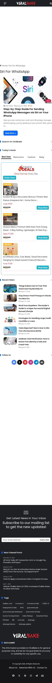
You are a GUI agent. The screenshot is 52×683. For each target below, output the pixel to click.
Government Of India (33, 612)
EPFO (22, 608)
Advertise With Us (27, 667)
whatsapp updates (25, 624)
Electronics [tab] (18, 157)
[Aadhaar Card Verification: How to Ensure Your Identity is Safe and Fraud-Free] (10, 341)
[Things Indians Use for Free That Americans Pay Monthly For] (10, 288)
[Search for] (51, 4)
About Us (13, 667)
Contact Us (42, 667)
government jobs (32, 608)
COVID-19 (45, 604)
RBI (13, 620)
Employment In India (10, 608)
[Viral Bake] (26, 3)
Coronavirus (19, 604)
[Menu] (5, 4)
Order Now (9, 177)
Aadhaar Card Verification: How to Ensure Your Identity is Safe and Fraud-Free (34, 342)
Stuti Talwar (9, 106)
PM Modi (6, 620)
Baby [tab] (41, 157)
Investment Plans (42, 616)
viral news (21, 620)
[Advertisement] (26, 35)
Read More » (10, 133)
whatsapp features (9, 624)
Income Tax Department (11, 616)
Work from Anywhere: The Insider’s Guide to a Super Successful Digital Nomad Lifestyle (34, 308)
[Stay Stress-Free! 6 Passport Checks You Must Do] (10, 298)
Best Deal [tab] (6, 156)
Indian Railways (27, 616)
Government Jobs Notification (12, 612)
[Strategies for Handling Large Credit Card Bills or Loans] (10, 320)
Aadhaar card (7, 604)
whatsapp (31, 620)
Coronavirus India (33, 604)
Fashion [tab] (31, 157)
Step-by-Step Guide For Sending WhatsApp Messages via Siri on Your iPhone (26, 112)
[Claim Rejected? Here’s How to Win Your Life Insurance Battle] (10, 331)
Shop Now (43, 207)
